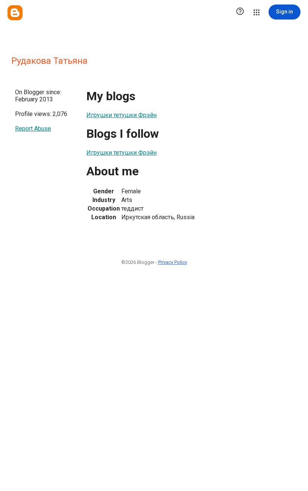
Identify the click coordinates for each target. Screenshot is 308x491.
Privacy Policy (172, 262)
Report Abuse (33, 128)
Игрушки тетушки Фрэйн (121, 115)
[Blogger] (15, 12)
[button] (240, 12)
